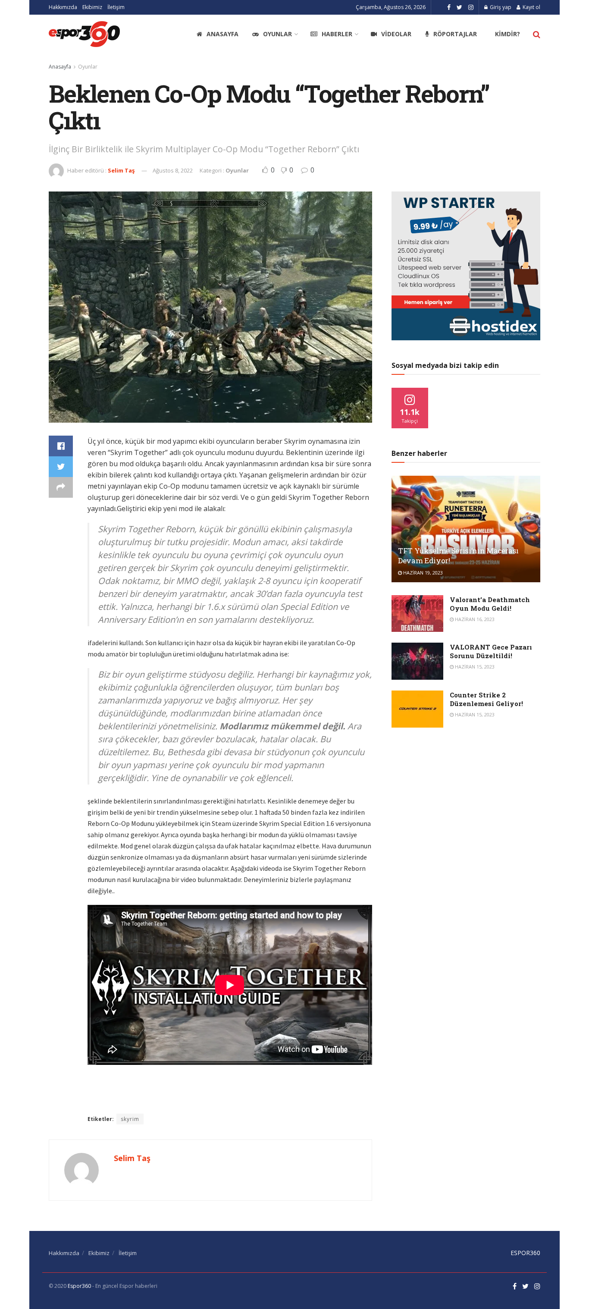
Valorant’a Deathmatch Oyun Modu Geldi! (490, 603)
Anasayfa (222, 34)
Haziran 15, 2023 (474, 666)
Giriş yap (500, 7)
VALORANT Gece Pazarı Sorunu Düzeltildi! (491, 651)
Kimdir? (507, 34)
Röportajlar (455, 34)
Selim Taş (121, 170)
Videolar (396, 34)
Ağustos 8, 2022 (173, 170)
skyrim (130, 1119)
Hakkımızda (63, 7)
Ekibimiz (92, 7)
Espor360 (79, 1286)
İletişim (116, 7)
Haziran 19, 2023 (422, 572)
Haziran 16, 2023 (474, 619)
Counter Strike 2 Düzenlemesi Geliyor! (486, 699)
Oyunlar (277, 34)
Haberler (337, 34)
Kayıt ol (530, 7)
